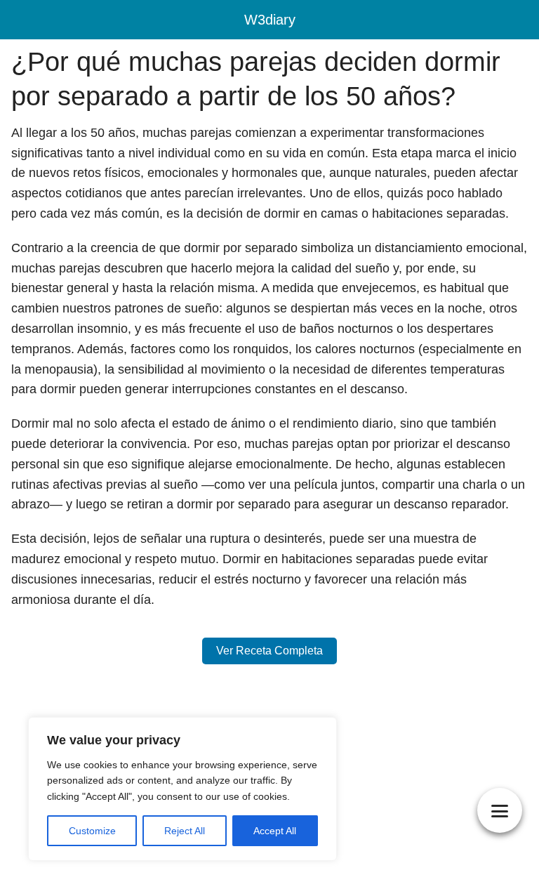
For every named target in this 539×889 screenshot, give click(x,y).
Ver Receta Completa (269, 651)
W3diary (269, 19)
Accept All (274, 830)
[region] (182, 789)
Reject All (184, 830)
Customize (92, 830)
